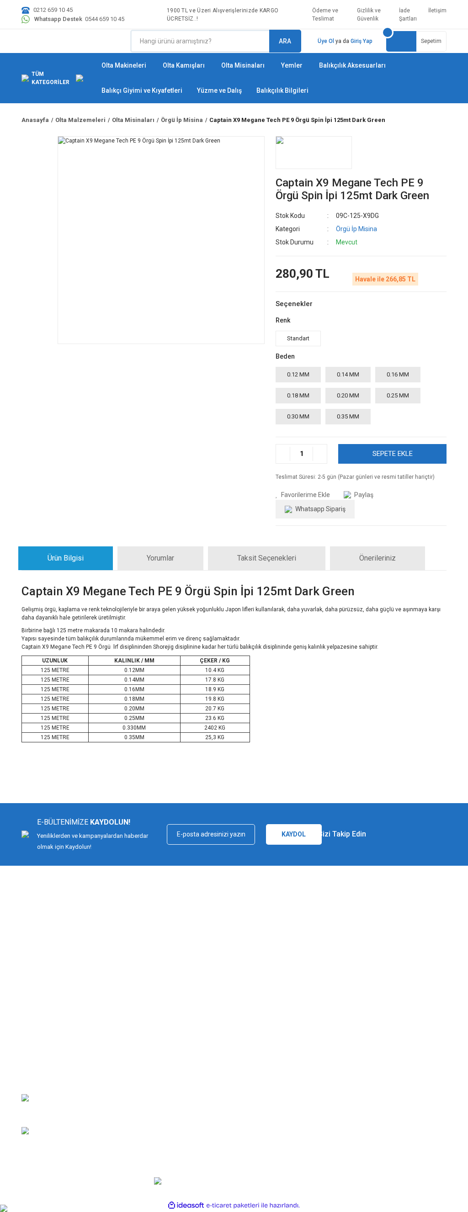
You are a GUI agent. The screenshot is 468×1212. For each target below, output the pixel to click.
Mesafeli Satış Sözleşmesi (129, 1019)
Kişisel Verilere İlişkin (339, 1059)
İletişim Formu (40, 1059)
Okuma (212, 1073)
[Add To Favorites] (303, 495)
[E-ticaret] (233, 1205)
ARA (285, 41)
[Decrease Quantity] (283, 454)
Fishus (211, 1032)
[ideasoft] (186, 1205)
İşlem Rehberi (330, 1032)
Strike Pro (215, 1113)
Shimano (214, 1046)
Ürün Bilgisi (66, 558)
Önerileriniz (377, 558)
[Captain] (314, 152)
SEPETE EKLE (392, 454)
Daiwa (211, 1059)
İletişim (437, 10)
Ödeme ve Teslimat (325, 14)
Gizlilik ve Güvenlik (369, 14)
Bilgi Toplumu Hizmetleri (344, 1046)
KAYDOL (294, 834)
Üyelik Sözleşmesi (336, 1019)
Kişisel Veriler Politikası (124, 1059)
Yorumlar (160, 558)
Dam (209, 1100)
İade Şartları (408, 14)
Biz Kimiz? (35, 1019)
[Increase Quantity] (320, 454)
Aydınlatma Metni (335, 1073)
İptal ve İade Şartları (120, 1046)
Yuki (208, 1019)
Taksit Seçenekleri (266, 558)
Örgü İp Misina (356, 229)
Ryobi (210, 1086)
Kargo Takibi (37, 1046)
